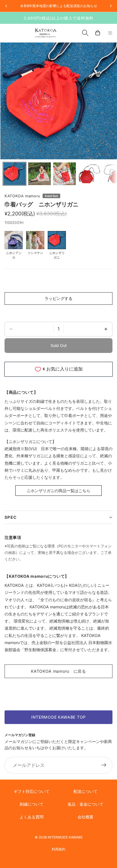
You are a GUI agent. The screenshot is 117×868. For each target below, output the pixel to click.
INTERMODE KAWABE (65, 837)
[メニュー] (110, 33)
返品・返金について (85, 804)
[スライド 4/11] (89, 173)
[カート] (97, 33)
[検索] (85, 33)
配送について (85, 791)
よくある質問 (31, 816)
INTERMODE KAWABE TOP (58, 717)
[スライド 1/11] (14, 173)
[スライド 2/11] (39, 173)
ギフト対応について (31, 791)
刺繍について (31, 804)
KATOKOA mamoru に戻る (58, 671)
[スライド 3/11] (64, 173)
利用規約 (58, 849)
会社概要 (85, 816)
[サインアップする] (104, 765)
